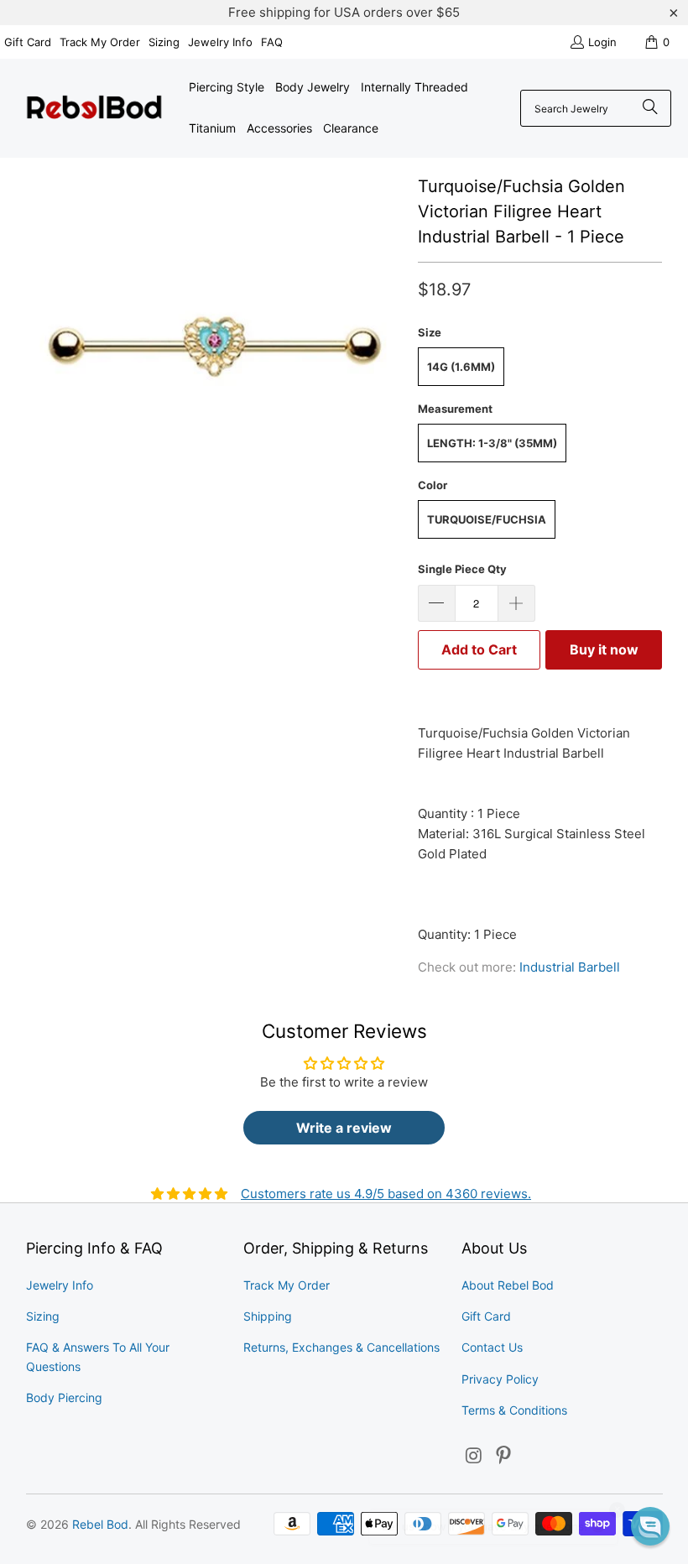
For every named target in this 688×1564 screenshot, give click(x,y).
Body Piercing (64, 1397)
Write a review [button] (344, 1127)
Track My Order (100, 42)
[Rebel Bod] (94, 108)
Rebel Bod (100, 1524)
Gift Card (27, 42)
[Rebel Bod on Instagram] (474, 1456)
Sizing (164, 42)
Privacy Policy (500, 1379)
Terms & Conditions (514, 1410)
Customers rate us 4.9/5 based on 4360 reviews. (386, 1194)
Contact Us (492, 1347)
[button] (650, 1526)
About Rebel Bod (507, 1285)
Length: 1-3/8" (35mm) (492, 443)
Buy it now (604, 649)
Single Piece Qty (462, 569)
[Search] (650, 108)
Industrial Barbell (569, 967)
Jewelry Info (220, 42)
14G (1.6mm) (461, 366)
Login (602, 42)
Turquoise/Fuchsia (486, 519)
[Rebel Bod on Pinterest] (504, 1456)
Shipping (267, 1316)
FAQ (272, 42)
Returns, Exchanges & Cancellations (341, 1347)
